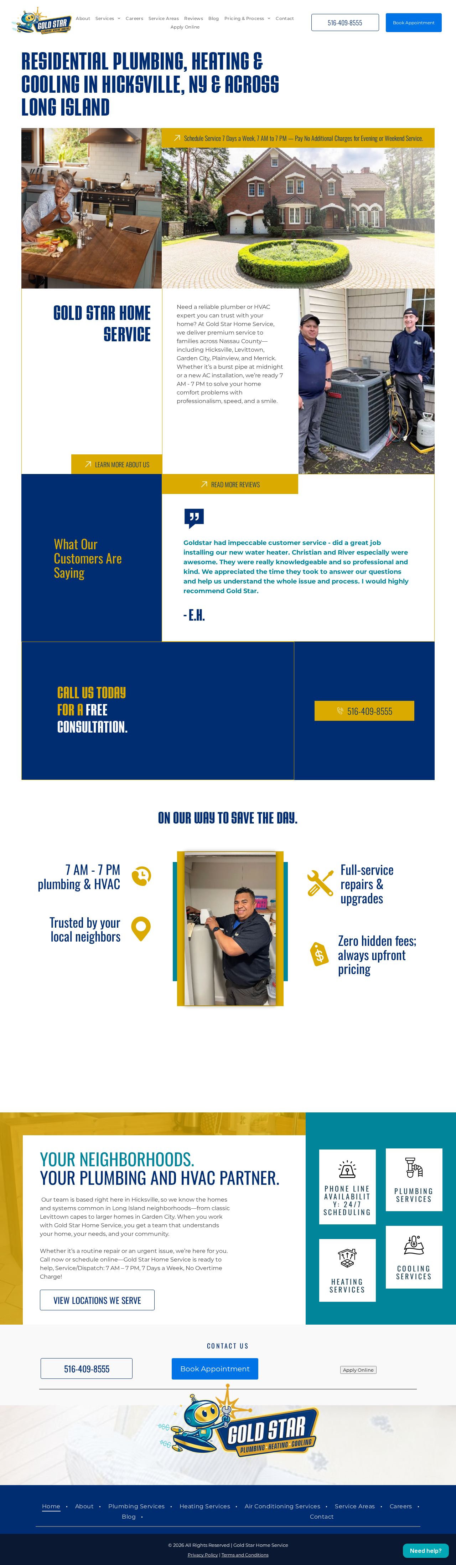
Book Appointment (414, 22)
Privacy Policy (203, 1555)
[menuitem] (83, 18)
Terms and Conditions (245, 1555)
